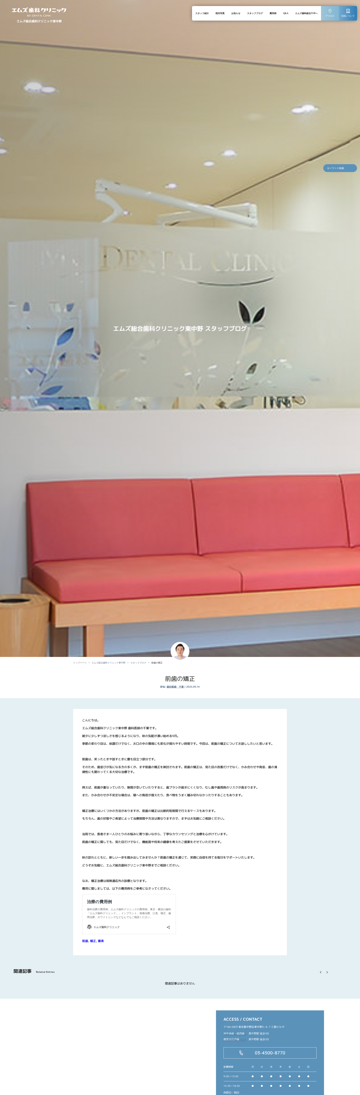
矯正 (93, 941)
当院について (348, 16)
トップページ (80, 662)
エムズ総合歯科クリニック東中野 (108, 662)
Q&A (285, 13)
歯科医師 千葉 (175, 686)
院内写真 (220, 13)
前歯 (85, 941)
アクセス (330, 16)
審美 (101, 941)
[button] (322, 969)
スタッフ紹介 (202, 13)
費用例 (273, 13)
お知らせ (235, 13)
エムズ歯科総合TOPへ (306, 13)
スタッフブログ (255, 13)
